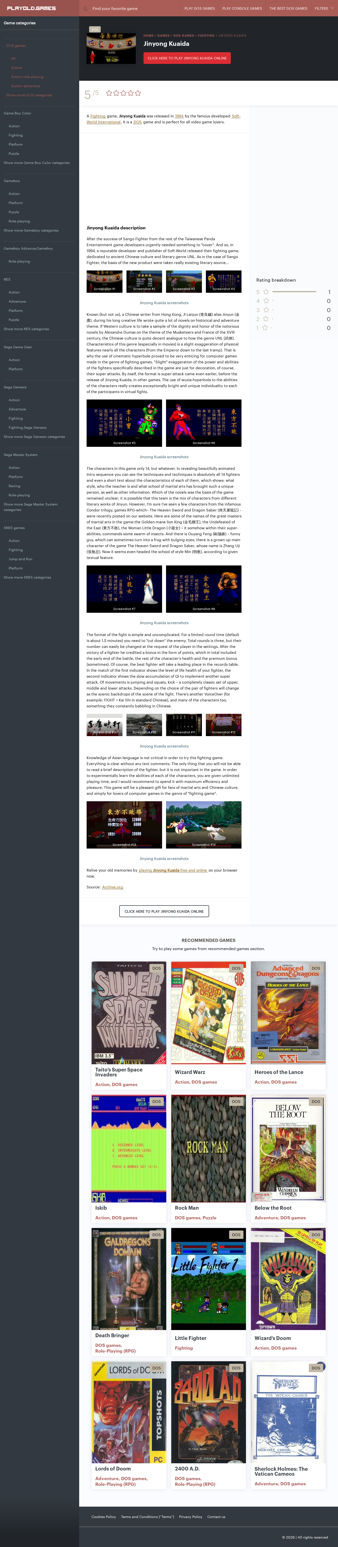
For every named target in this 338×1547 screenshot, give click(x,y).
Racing (14, 485)
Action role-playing (27, 76)
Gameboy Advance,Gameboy (28, 248)
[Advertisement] (164, 175)
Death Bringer (112, 1335)
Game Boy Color (17, 112)
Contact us (216, 1516)
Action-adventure (25, 85)
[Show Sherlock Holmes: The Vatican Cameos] (288, 1415)
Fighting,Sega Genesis (28, 427)
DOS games (16, 45)
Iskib (101, 1207)
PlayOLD (31, 8)
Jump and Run (20, 558)
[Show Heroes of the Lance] (288, 1015)
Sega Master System (21, 454)
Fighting (16, 135)
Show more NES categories (26, 328)
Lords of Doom (113, 1468)
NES (7, 279)
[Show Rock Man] (208, 1149)
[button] (85, 8)
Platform (16, 144)
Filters (321, 8)
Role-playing (19, 220)
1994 (179, 115)
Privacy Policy (190, 1516)
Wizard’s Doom (273, 1337)
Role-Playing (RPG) (115, 1350)
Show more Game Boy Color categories (37, 162)
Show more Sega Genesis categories (34, 436)
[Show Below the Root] (288, 1149)
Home (149, 35)
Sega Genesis (15, 386)
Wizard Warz (190, 1071)
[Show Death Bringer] (129, 1282)
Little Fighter (190, 1337)
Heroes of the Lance (279, 1071)
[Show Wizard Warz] (208, 1015)
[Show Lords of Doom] (129, 1415)
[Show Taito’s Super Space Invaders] (129, 1015)
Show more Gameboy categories (31, 230)
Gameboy (12, 180)
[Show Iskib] (129, 1149)
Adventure (17, 301)
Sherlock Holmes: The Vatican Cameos (281, 1471)
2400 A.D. (187, 1468)
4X (13, 58)
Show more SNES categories (27, 577)
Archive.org (112, 886)
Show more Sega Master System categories (31, 507)
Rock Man (187, 1207)
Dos (95, 29)
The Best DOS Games (288, 8)
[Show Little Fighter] (208, 1282)
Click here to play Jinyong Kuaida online (187, 57)
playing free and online (173, 870)
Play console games (242, 8)
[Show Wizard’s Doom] (288, 1282)
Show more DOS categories (29, 94)
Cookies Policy (104, 1516)
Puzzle (14, 153)
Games (163, 35)
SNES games (14, 527)
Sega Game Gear (18, 346)
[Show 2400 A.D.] (208, 1415)
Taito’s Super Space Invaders (119, 1072)
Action (16, 67)
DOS (138, 121)
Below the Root (273, 1207)
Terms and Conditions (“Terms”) (147, 1516)
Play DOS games (200, 8)
